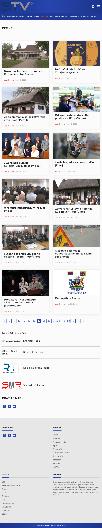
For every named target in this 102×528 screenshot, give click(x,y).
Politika (56, 438)
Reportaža (58, 456)
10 (19, 321)
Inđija (36, 16)
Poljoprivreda (59, 442)
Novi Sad (85, 16)
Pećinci (44, 16)
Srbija (93, 16)
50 (68, 321)
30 (58, 321)
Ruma (29, 16)
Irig (51, 16)
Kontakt (57, 463)
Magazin (57, 460)
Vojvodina (74, 16)
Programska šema (61, 452)
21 (44, 321)
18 (29, 321)
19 (34, 321)
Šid (3, 16)
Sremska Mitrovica (15, 16)
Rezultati (57, 449)
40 (63, 321)
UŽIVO (56, 467)
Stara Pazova (61, 16)
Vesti (55, 435)
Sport (55, 445)
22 (48, 321)
